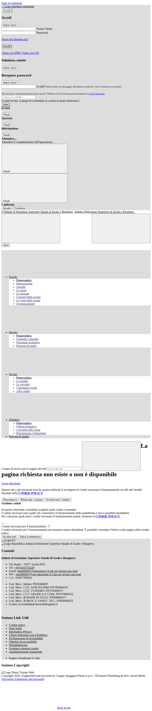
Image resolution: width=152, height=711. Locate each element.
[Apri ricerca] (121, 228)
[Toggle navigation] (30, 228)
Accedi (6, 10)
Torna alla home (10, 483)
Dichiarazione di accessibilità (26, 638)
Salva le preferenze (30, 536)
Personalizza (10, 499)
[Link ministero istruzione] (17, 6)
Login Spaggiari (96, 93)
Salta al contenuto (11, 3)
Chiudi (6, 114)
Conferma (20, 208)
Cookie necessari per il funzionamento (24, 526)
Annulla (7, 208)
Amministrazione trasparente (25, 651)
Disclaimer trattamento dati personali (22, 679)
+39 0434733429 (24, 567)
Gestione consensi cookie (24, 648)
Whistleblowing (18, 645)
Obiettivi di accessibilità (23, 641)
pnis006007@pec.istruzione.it (48, 574)
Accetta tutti (58, 499)
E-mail (40, 86)
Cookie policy (17, 625)
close (6, 245)
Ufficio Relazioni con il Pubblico (28, 635)
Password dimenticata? (14, 39)
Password (42, 32)
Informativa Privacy (20, 631)
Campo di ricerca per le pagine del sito (23, 468)
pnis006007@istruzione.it (47, 571)
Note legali (15, 628)
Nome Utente (44, 28)
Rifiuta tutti (32, 499)
